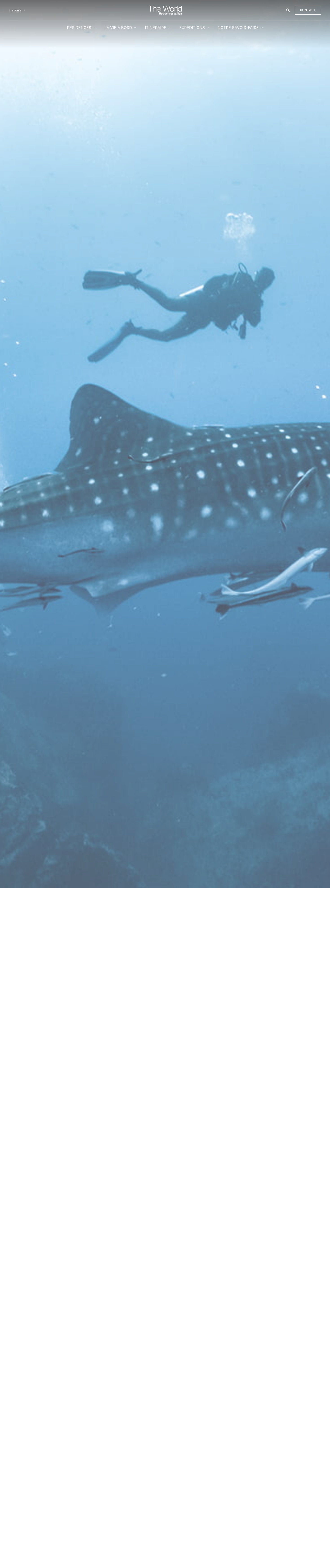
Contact (308, 10)
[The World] (165, 10)
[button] (288, 10)
